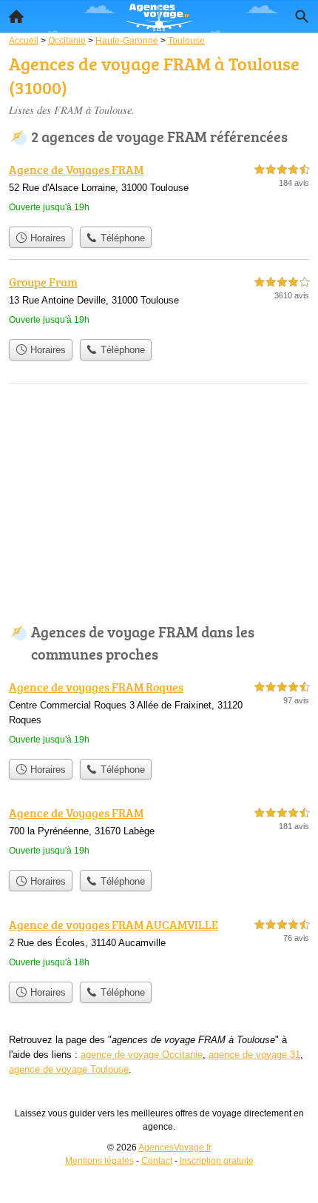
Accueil (16, 16)
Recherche (301, 16)
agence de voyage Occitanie (142, 1054)
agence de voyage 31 (254, 1054)
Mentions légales (99, 1161)
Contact (156, 1161)
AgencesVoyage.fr (175, 1147)
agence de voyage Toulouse (69, 1069)
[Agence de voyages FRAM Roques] (159, 715)
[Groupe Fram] (159, 302)
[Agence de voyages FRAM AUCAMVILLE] (159, 945)
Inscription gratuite (217, 1161)
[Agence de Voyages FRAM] (159, 190)
